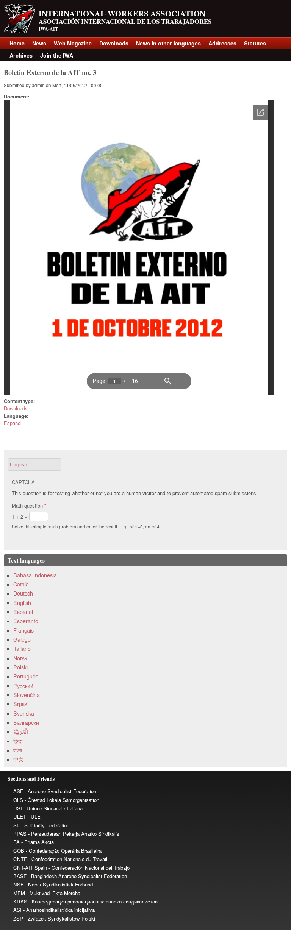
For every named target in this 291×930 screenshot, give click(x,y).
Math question (29, 505)
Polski (20, 667)
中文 (18, 759)
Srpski (20, 704)
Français (23, 630)
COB (18, 850)
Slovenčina (26, 695)
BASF (20, 876)
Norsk (20, 658)
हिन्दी (17, 741)
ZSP (18, 918)
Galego (22, 639)
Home (17, 43)
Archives (21, 55)
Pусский (23, 685)
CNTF (20, 859)
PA (16, 842)
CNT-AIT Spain (30, 867)
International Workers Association (122, 13)
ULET (19, 816)
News (39, 43)
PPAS (20, 833)
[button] (34, 464)
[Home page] (19, 31)
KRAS (20, 901)
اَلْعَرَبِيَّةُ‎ (20, 731)
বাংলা (17, 750)
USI (17, 808)
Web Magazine (73, 43)
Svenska (23, 713)
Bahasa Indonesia (35, 575)
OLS (18, 799)
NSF (18, 884)
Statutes (255, 43)
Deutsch (23, 593)
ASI (17, 909)
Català (21, 584)
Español (13, 423)
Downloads (113, 43)
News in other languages (168, 43)
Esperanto (25, 621)
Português (25, 676)
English (22, 602)
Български (26, 722)
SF (16, 825)
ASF (18, 791)
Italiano (22, 648)
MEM (19, 893)
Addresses (222, 43)
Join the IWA (56, 55)
